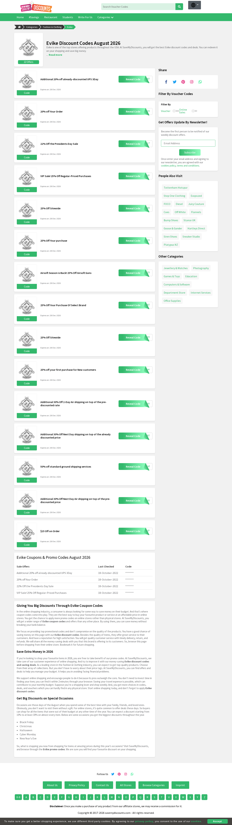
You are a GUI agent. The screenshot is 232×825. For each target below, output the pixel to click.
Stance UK (189, 220)
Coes (166, 212)
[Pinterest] (183, 81)
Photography (201, 268)
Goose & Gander (173, 228)
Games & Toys (172, 276)
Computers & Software (177, 284)
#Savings (34, 17)
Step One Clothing (174, 195)
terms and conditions (188, 165)
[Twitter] (174, 81)
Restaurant (50, 17)
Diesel (179, 203)
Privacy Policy (77, 785)
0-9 (18, 797)
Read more (55, 54)
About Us (52, 785)
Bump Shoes (171, 220)
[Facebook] (166, 81)
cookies (196, 821)
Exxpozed (196, 195)
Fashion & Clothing (52, 27)
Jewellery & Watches (176, 268)
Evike (70, 27)
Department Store (174, 292)
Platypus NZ (171, 244)
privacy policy (144, 821)
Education (191, 276)
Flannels (196, 212)
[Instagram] (191, 81)
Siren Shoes (170, 236)
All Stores (125, 785)
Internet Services (201, 292)
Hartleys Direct (196, 228)
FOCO (167, 203)
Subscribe (189, 152)
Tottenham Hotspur (176, 187)
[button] (194, 5)
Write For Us (85, 17)
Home (20, 17)
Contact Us (102, 785)
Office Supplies (172, 300)
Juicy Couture (196, 203)
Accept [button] (217, 821)
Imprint (180, 785)
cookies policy (168, 165)
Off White (180, 212)
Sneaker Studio (191, 236)
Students (68, 17)
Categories (103, 17)
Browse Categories (154, 785)
